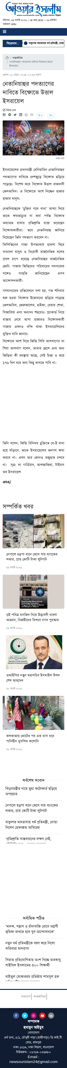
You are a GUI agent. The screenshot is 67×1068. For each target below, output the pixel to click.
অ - (51, 115)
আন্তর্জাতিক (17, 58)
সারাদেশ (26, 997)
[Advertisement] (33, 404)
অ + (40, 115)
